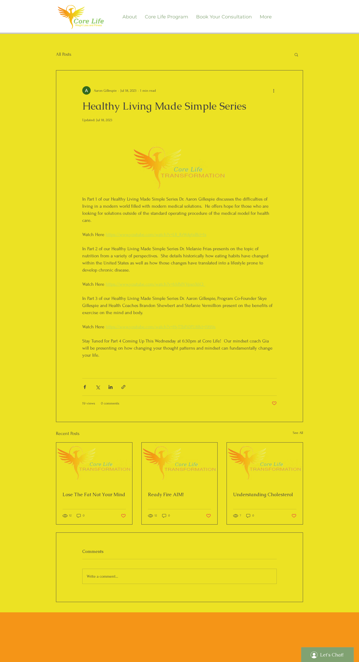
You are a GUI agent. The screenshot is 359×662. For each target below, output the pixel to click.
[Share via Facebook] (84, 386)
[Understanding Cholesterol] (265, 464)
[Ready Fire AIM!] (180, 464)
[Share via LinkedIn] (110, 386)
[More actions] (273, 90)
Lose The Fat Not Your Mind (94, 494)
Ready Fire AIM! (166, 494)
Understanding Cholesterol (263, 494)
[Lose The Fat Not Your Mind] (94, 464)
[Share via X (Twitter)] (97, 386)
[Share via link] (123, 386)
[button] (296, 54)
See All (298, 433)
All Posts (63, 54)
